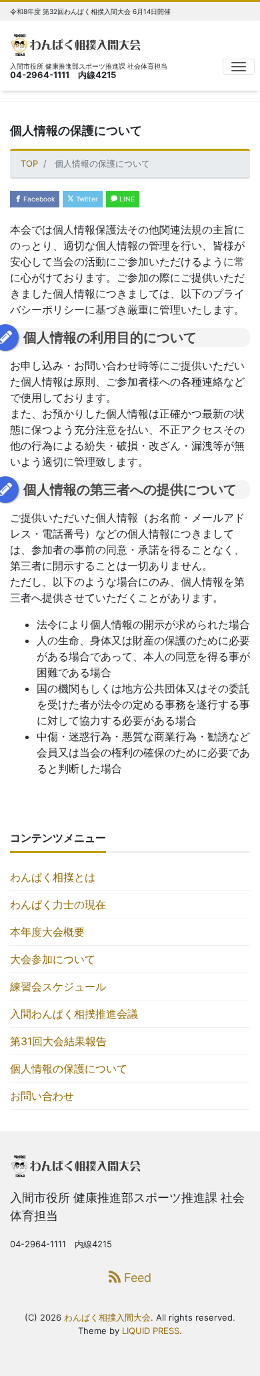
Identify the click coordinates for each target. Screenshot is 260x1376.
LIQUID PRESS (150, 1330)
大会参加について (52, 959)
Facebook (38, 199)
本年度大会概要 (47, 931)
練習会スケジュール (58, 986)
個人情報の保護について (68, 1068)
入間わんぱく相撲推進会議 (74, 1013)
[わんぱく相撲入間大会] (78, 43)
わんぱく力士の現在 (58, 904)
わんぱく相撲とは (52, 877)
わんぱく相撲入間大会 (107, 1317)
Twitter (86, 199)
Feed (136, 1278)
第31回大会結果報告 (58, 1041)
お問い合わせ (42, 1096)
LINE (126, 199)
